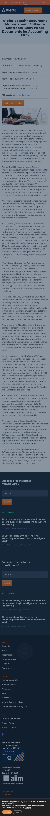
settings (28, 808)
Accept (7, 812)
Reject (17, 812)
